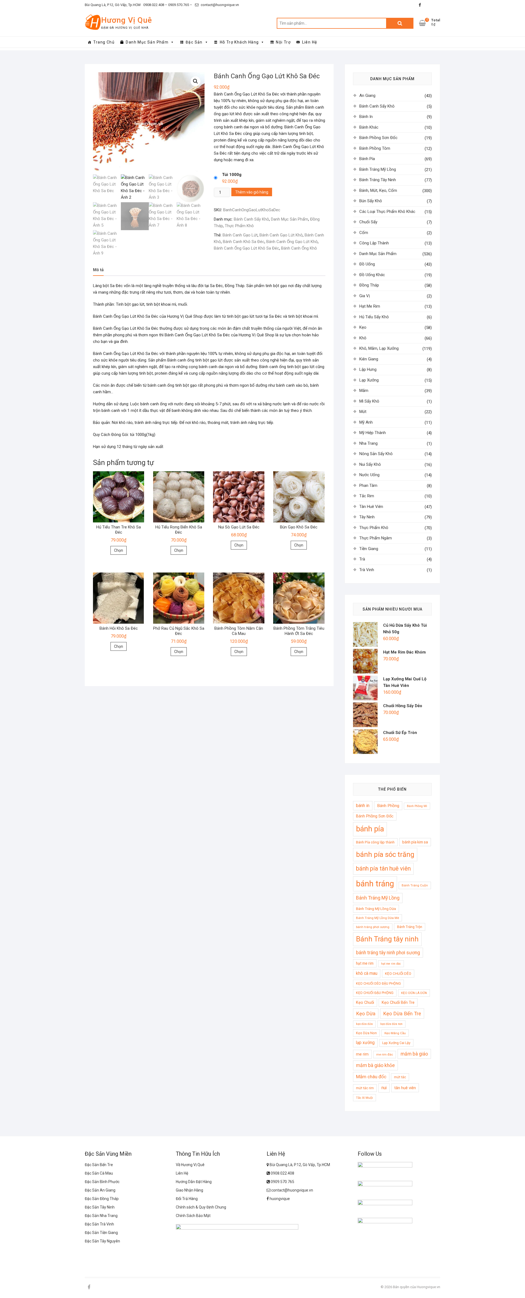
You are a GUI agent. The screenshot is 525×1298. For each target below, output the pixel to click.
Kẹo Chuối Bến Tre (398, 1002)
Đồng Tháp (369, 285)
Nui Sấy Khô (370, 464)
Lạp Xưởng (369, 380)
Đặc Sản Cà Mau (99, 1173)
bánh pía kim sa (415, 842)
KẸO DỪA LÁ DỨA (414, 993)
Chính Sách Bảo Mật (193, 1215)
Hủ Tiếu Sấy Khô (374, 316)
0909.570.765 (282, 1182)
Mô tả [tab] (98, 269)
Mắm (363, 390)
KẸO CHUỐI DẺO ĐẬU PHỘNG (378, 983)
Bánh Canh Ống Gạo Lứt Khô (292, 241)
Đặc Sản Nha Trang (101, 1215)
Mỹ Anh (366, 422)
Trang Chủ (104, 42)
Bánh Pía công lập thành (375, 842)
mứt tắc (400, 1077)
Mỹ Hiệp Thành (372, 432)
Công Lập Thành (374, 243)
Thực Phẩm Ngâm (375, 538)
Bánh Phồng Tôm (374, 148)
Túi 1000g (231, 174)
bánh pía (370, 829)
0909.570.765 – (179, 5)
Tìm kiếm (399, 23)
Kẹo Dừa (365, 1013)
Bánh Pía (367, 158)
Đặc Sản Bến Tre (99, 1165)
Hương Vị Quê (126, 20)
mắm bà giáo (414, 1054)
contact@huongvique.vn (219, 5)
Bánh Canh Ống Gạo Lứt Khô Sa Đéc (246, 248)
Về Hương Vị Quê (190, 1165)
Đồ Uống (367, 264)
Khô (362, 338)
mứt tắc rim (365, 1088)
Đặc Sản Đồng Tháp (102, 1198)
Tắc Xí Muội (364, 1098)
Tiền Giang (368, 548)
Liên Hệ (309, 42)
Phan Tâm (368, 485)
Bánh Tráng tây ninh (387, 939)
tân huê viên (405, 1087)
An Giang (367, 95)
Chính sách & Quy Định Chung (201, 1207)
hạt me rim (365, 963)
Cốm (363, 232)
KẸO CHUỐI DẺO (398, 974)
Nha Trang (368, 443)
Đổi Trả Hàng (187, 1198)
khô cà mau (366, 973)
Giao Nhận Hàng (189, 1190)
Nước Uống (369, 474)
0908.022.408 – (155, 5)
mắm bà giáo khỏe (375, 1065)
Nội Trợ (283, 42)
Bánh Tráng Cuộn (415, 885)
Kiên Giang (368, 359)
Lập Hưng (368, 369)
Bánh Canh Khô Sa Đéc (243, 241)
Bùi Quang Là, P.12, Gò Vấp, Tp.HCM (113, 5)
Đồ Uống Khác (372, 274)
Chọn (118, 550)
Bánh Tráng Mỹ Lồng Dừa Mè (377, 918)
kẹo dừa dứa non (391, 1024)
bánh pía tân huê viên (383, 868)
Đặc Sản (194, 42)
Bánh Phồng (388, 805)
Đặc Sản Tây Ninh (100, 1207)
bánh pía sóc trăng (385, 854)
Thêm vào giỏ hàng (251, 192)
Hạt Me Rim (369, 306)
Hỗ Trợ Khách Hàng (239, 42)
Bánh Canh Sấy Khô (251, 219)
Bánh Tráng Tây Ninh (377, 179)
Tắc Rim (366, 495)
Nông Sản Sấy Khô (376, 453)
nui (384, 1087)
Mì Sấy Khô (369, 401)
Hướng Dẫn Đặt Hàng (194, 1182)
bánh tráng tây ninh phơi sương (388, 952)
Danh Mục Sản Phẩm (147, 42)
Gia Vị (364, 295)
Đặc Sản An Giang (100, 1190)
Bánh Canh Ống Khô (299, 248)
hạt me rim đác (391, 963)
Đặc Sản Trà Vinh (99, 1224)
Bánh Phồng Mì (417, 806)
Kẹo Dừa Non (366, 1033)
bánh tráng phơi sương (372, 927)
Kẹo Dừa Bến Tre (402, 1013)
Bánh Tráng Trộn (409, 927)
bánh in (362, 805)
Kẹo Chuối (365, 1002)
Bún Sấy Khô (370, 200)
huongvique (279, 1198)
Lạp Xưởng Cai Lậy (396, 1043)
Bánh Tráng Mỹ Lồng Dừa (376, 909)
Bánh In (366, 116)
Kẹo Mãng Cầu (395, 1033)
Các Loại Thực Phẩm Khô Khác (387, 211)
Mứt (362, 411)
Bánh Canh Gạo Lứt (240, 235)
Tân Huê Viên (371, 506)
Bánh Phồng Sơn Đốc (378, 137)
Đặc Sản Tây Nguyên (102, 1241)
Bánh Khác (368, 127)
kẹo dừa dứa (364, 1024)
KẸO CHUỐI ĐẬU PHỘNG (374, 993)
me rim (362, 1054)
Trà (362, 559)
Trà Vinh (366, 569)
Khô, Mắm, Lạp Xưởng (379, 348)
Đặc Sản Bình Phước (102, 1182)
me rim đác (384, 1054)
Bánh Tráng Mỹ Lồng (377, 169)
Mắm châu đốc (371, 1076)
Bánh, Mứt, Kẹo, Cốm (378, 190)
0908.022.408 (282, 1173)
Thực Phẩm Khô (239, 225)
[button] (195, 81)
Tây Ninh (367, 516)
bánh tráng (375, 883)
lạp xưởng (365, 1042)
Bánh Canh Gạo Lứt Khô (281, 235)
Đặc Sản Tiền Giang (101, 1232)
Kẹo (362, 327)
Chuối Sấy (368, 221)
